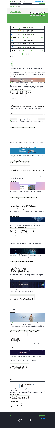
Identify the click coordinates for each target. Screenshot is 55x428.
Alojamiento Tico (19, 47)
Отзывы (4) (42, 40)
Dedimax (12, 65)
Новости (31, 3)
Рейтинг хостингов (19, 420)
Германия (30, 419)
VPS (18, 3)
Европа (30, 420)
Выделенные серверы (21, 3)
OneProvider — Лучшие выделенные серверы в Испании (17, 57)
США (29, 421)
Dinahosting (12, 64)
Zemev (12, 59)
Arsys (19, 50)
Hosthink (12, 63)
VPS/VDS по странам (19, 419)
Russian (43, 1)
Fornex (19, 37)
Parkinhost (12, 66)
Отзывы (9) (42, 37)
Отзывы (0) (42, 50)
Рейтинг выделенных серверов (20, 421)
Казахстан (30, 418)
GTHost (12, 58)
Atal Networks (12, 60)
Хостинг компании (19, 418)
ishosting (19, 31)
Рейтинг (16, 3)
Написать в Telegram (39, 1)
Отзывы (25, 3)
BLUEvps (19, 34)
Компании (12, 3)
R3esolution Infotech (13, 61)
